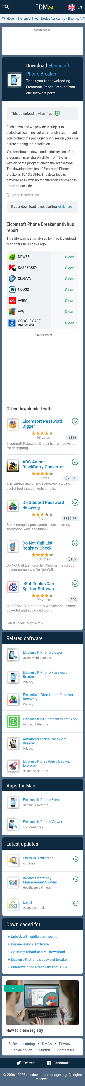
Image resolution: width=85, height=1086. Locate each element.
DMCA (47, 1044)
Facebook (61, 1063)
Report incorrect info (25, 195)
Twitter (28, 1063)
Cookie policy (21, 1050)
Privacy (64, 1044)
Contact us (65, 1050)
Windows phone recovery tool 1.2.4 (39, 967)
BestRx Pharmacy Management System (40, 880)
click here (65, 206)
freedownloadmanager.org (46, 1075)
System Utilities (28, 18)
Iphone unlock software (30, 944)
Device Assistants (53, 18)
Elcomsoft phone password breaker (39, 959)
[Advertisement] (42, 41)
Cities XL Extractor (38, 858)
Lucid (27, 902)
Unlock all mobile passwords (34, 937)
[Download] (75, 859)
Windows (8, 18)
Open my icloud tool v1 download (38, 952)
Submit (44, 1050)
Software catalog (21, 1044)
